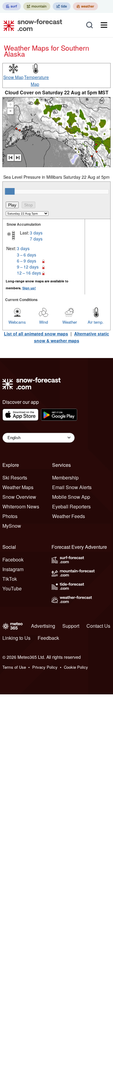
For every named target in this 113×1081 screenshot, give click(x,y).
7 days (36, 239)
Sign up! (29, 288)
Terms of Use (14, 667)
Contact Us (98, 625)
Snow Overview (19, 496)
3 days (36, 233)
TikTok (9, 578)
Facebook (13, 559)
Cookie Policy (76, 667)
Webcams (17, 322)
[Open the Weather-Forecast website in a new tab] (85, 6)
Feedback (48, 637)
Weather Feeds (68, 516)
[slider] (9, 191)
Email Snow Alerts (72, 487)
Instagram (13, 569)
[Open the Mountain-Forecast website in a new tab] (36, 6)
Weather (69, 322)
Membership (65, 477)
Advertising (43, 625)
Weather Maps (17, 487)
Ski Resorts (14, 477)
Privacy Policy (45, 667)
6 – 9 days (26, 261)
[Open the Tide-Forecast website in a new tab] (62, 6)
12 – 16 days (29, 273)
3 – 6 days (26, 255)
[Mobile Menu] (104, 25)
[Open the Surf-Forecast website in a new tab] (11, 6)
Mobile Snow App (71, 496)
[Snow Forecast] (31, 25)
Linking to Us (16, 637)
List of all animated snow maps (36, 334)
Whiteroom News (20, 506)
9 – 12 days (28, 267)
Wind (43, 322)
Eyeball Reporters (71, 506)
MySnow (11, 525)
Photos (9, 516)
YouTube (12, 588)
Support (70, 625)
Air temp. (96, 322)
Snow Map (13, 77)
